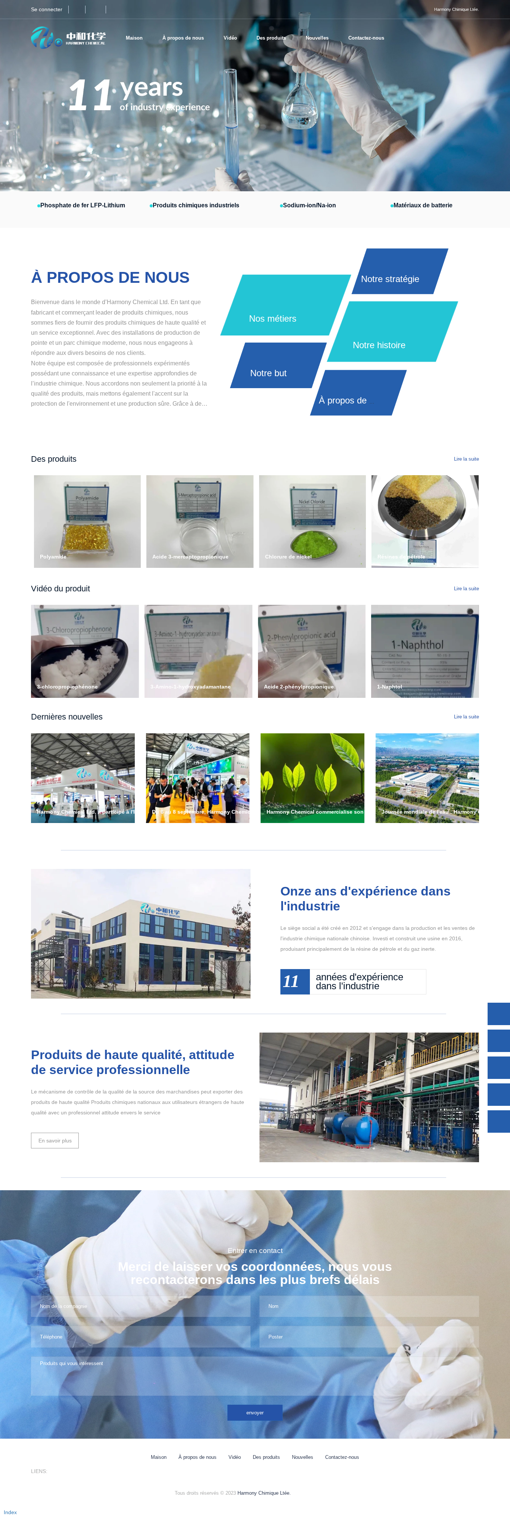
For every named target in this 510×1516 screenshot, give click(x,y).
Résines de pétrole (401, 557)
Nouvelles (302, 1457)
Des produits (266, 1457)
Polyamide (53, 557)
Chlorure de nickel (288, 557)
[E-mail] (499, 1067)
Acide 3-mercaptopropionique (190, 557)
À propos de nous (197, 1457)
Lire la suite (466, 459)
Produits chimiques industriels (196, 205)
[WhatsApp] (499, 1014)
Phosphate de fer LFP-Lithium (82, 205)
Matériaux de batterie (423, 205)
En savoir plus (55, 1141)
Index (10, 1512)
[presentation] (40, 95)
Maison (134, 38)
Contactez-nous (366, 38)
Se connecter (46, 9)
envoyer (255, 1413)
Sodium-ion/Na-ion (309, 205)
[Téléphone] (499, 1041)
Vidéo (230, 38)
